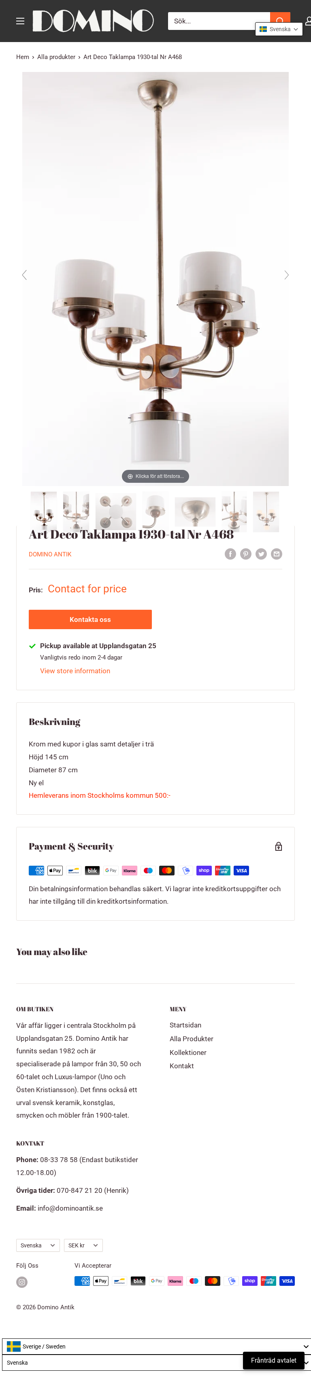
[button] (279, 29)
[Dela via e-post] (276, 553)
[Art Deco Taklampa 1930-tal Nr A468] (44, 512)
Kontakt (182, 1066)
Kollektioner (188, 1052)
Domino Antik (50, 554)
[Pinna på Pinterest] (245, 553)
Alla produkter (56, 57)
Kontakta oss (90, 619)
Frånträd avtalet (273, 1360)
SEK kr (76, 1245)
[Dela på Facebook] (230, 553)
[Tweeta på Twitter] (261, 553)
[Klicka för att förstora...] (155, 278)
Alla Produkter (191, 1039)
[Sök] (280, 21)
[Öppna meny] (20, 21)
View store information (75, 671)
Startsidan (185, 1025)
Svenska (31, 1245)
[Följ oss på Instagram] (22, 1282)
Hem (22, 57)
